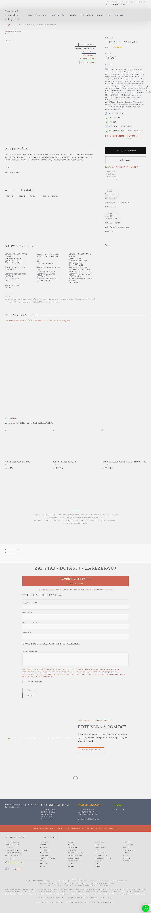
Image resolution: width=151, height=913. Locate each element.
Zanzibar (127, 861)
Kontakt (142, 2)
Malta (125, 855)
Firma (35, 828)
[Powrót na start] (14, 15)
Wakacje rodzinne (12, 844)
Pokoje (9, 196)
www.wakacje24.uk (119, 881)
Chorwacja (100, 842)
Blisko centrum (88, 55)
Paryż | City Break (47, 858)
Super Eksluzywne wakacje (16, 850)
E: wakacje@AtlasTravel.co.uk (88, 819)
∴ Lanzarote (73, 861)
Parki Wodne (10, 858)
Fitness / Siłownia (46, 263)
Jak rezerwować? (75, 828)
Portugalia (45, 850)
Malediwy (44, 847)
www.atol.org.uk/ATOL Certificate (130, 894)
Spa (6, 280)
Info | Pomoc (130, 2)
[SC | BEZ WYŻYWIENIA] (125, 89)
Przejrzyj (109, 206)
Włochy (71, 844)
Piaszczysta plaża (87, 58)
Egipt (98, 850)
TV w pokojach (76, 283)
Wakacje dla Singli (87, 44)
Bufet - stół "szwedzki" (48, 256)
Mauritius (44, 842)
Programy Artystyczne (80, 272)
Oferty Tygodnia (12, 842)
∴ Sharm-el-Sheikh (103, 858)
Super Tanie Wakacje (13, 853)
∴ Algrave (44, 853)
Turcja (70, 842)
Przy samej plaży (87, 62)
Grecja (98, 861)
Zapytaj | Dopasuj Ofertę (126, 150)
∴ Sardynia (72, 847)
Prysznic (9, 276)
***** (117, 47)
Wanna (8, 287)
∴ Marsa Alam (101, 855)
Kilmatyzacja (11, 269)
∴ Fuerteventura (75, 855)
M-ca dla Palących (46, 272)
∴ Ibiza (126, 853)
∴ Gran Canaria (74, 858)
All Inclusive (17, 862)
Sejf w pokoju (44, 280)
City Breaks (10, 847)
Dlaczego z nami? (58, 828)
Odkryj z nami (57, 15)
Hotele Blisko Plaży (13, 855)
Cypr (97, 844)
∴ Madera (44, 855)
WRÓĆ (7, 25)
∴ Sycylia (72, 850)
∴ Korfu (99, 863)
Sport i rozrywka (49, 196)
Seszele (43, 861)
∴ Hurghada (100, 853)
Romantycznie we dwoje (85, 48)
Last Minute (16, 869)
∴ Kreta (99, 866)
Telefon (26, 632)
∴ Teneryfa (72, 863)
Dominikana (100, 847)
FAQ (121, 2)
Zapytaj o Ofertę (115, 15)
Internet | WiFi (76, 265)
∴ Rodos (126, 842)
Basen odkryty (76, 258)
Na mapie (73, 15)
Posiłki (21, 196)
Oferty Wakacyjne (37, 15)
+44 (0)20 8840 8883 (119, 4)
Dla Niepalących (13, 263)
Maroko (126, 858)
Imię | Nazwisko (29, 603)
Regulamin (113, 828)
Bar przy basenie (13, 258)
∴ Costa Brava (129, 850)
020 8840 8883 (126, 160)
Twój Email (28, 613)
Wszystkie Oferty (13, 31)
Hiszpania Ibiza (112, 223)
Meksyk (43, 844)
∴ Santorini (128, 844)
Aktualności (111, 2)
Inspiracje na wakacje (92, 15)
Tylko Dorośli (88, 51)
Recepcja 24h (43, 276)
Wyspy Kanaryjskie (76, 853)
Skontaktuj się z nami (91, 750)
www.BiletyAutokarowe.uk (103, 902)
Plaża (33, 196)
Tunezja (43, 866)
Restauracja (75, 276)
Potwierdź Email (30, 623)
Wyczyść (29, 695)
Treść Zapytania (29, 651)
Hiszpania (9, 33)
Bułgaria (72, 866)
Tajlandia (44, 863)
